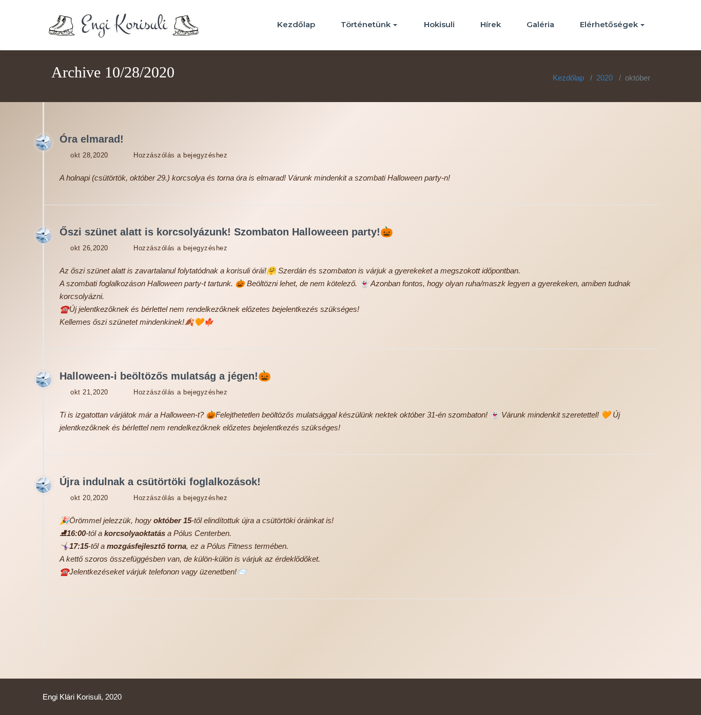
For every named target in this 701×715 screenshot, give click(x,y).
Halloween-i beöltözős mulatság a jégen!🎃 (165, 376)
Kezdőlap (296, 24)
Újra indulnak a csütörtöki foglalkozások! (160, 481)
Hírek (490, 24)
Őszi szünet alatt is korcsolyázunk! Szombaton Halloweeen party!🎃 (226, 231)
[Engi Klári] (43, 142)
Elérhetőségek (609, 24)
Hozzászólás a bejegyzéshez (180, 155)
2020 (604, 77)
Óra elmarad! (92, 139)
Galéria (540, 24)
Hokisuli (439, 24)
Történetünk (366, 24)
